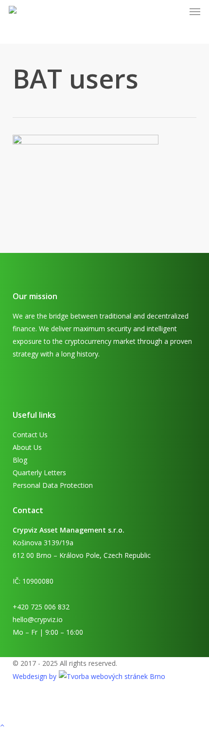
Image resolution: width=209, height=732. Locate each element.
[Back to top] (104, 725)
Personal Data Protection (53, 485)
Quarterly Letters (39, 472)
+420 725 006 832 (41, 606)
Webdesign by (35, 676)
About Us (27, 447)
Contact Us (30, 434)
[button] (195, 12)
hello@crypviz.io (38, 619)
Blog (20, 459)
